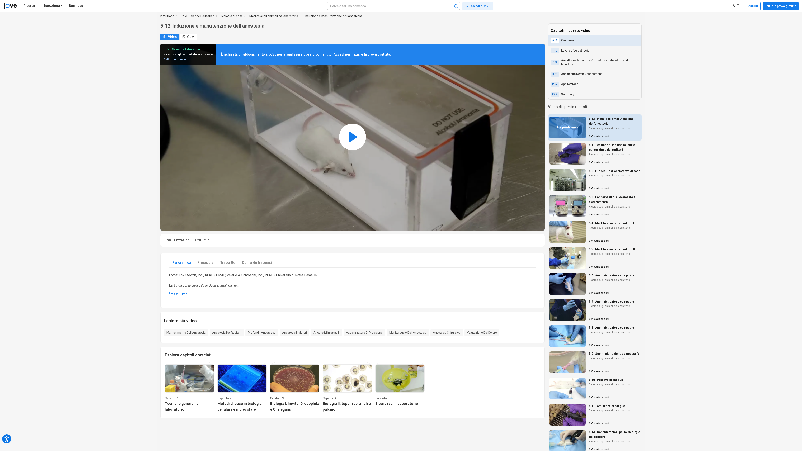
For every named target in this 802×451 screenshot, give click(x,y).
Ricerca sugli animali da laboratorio (273, 16)
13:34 (555, 94)
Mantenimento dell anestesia (186, 332)
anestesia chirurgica (446, 332)
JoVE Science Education (197, 16)
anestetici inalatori (294, 332)
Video (172, 37)
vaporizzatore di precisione (364, 332)
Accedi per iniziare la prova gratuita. (362, 54)
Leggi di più (178, 293)
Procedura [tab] (206, 263)
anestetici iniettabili (326, 332)
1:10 (554, 50)
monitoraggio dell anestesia (407, 332)
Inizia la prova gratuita (781, 6)
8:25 (554, 74)
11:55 (555, 84)
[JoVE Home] (10, 6)
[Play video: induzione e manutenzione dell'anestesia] (352, 137)
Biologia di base (232, 16)
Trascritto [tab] (227, 263)
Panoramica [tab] (181, 263)
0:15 (554, 40)
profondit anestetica (261, 332)
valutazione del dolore (482, 332)
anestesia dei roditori (226, 332)
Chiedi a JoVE (480, 6)
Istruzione (167, 16)
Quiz (190, 37)
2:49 (554, 62)
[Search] (456, 6)
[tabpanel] (352, 284)
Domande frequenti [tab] (257, 263)
